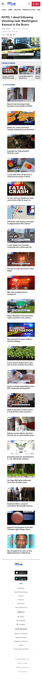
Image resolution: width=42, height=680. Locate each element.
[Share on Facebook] (8, 35)
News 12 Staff (6, 29)
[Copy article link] (13, 35)
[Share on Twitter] (11, 35)
